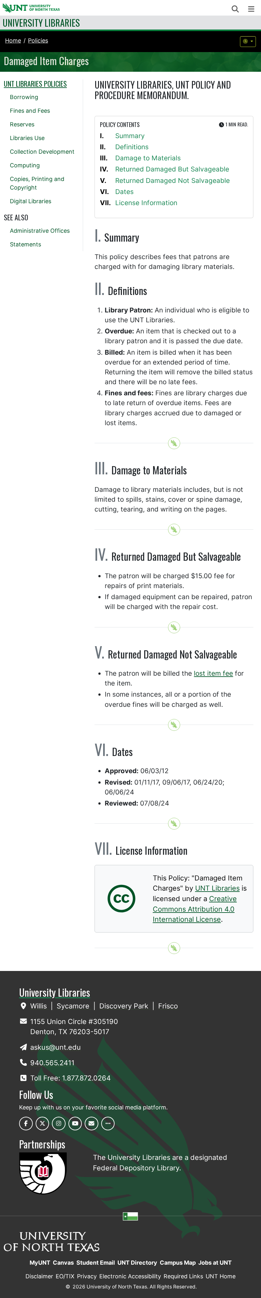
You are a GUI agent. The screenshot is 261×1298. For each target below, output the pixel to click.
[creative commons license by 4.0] (121, 907)
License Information (146, 203)
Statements (25, 244)
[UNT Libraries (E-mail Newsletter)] (91, 1123)
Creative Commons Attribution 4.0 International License (195, 908)
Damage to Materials (148, 158)
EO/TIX (65, 1276)
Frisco (168, 1006)
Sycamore (74, 1006)
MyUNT (40, 1262)
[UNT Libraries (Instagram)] (59, 1123)
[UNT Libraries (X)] (42, 1123)
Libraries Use (27, 138)
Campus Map (178, 1262)
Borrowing (24, 97)
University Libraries (41, 22)
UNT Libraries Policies (35, 83)
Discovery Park (124, 1006)
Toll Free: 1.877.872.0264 (70, 1078)
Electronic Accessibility (130, 1276)
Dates (124, 192)
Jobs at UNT (215, 1262)
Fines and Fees (30, 110)
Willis (39, 1006)
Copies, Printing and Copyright (37, 183)
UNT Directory (137, 1262)
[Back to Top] (174, 443)
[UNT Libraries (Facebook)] (26, 1123)
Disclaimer (39, 1276)
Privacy (87, 1276)
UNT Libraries (217, 888)
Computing (25, 165)
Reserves (22, 124)
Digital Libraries (30, 201)
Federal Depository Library (136, 1168)
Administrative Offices (40, 230)
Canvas (63, 1262)
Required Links (183, 1276)
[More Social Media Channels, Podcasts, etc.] (108, 1123)
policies (38, 40)
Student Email (95, 1262)
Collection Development (42, 151)
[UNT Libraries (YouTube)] (75, 1123)
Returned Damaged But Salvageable (172, 169)
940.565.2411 (52, 1063)
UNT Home (221, 1276)
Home (13, 40)
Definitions (132, 147)
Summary (130, 136)
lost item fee (213, 673)
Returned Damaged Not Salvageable (172, 180)
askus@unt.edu (55, 1047)
